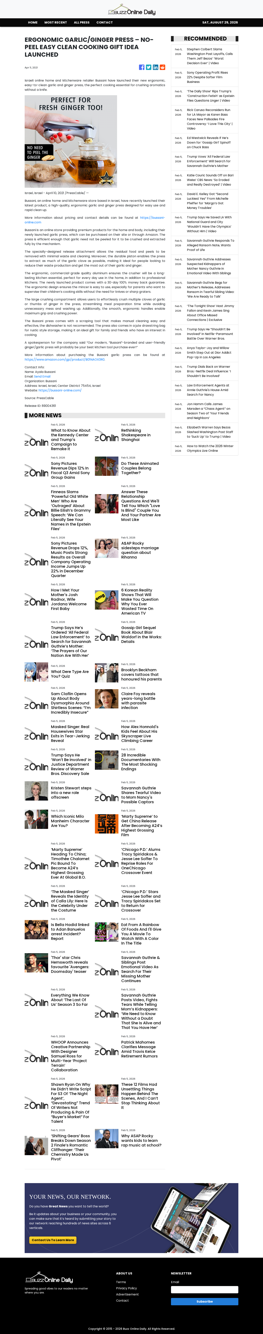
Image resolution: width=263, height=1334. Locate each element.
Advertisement (127, 1294)
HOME (33, 22)
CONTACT (104, 22)
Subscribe (205, 1301)
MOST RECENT (55, 22)
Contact (122, 1300)
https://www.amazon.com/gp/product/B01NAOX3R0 (65, 359)
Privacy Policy (126, 1288)
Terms (121, 1282)
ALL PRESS (82, 22)
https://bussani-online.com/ (60, 390)
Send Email (42, 376)
